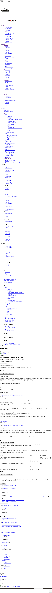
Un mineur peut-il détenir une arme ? (6, 519)
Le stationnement (6, 555)
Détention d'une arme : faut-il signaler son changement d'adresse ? (10, 522)
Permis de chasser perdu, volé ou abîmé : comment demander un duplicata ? (11, 526)
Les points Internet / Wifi (7, 556)
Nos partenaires (6, 564)
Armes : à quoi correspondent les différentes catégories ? (9, 518)
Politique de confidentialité (16, 586)
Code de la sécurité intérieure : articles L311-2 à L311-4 (9, 485)
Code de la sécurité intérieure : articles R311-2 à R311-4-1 (9, 488)
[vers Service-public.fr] (3, 353)
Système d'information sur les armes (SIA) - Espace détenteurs (10, 505)
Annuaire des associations (5, 567)
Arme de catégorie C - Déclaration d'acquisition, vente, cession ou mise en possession (13, 508)
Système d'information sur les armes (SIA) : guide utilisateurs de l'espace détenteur (12, 395)
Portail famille (4, 560)
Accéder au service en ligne (4, 421)
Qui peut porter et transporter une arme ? (7, 523)
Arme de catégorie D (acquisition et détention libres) (8, 532)
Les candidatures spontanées (7, 563)
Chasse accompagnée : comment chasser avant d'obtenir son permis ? (11, 525)
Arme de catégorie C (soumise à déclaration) (7, 529)
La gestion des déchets (6, 557)
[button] (6, 365)
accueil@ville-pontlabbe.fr (3, 576)
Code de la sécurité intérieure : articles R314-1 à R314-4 (9, 491)
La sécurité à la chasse (5, 545)
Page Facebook (2, 580)
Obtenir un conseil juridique (7, 558)
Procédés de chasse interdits (5, 542)
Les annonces (5, 562)
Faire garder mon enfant (7, 559)
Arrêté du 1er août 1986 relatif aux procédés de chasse (9, 501)
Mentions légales (9, 586)
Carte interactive (4, 568)
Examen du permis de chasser (6, 535)
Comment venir (6, 554)
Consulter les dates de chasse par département (8, 513)
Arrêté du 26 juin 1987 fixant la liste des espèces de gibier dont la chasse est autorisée (13, 500)
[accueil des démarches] (0, 351)
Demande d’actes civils (7, 566)
